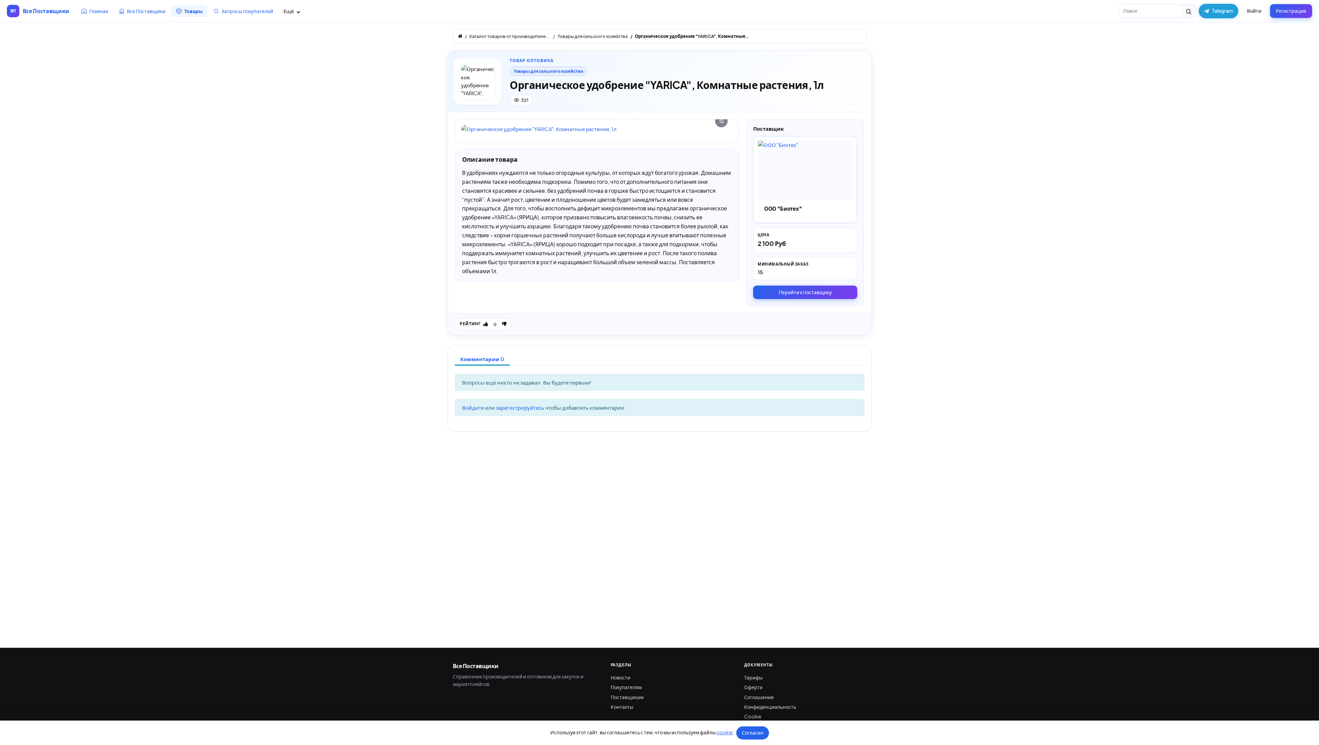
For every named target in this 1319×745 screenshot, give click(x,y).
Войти (1254, 11)
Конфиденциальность (770, 707)
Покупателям (626, 687)
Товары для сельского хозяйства (548, 71)
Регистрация (1291, 11)
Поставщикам (627, 697)
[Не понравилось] (504, 324)
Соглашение (759, 697)
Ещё (289, 11)
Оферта (753, 687)
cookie (725, 732)
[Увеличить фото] (597, 129)
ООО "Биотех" (783, 208)
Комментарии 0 (482, 359)
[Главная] (460, 36)
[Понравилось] (485, 324)
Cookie (752, 716)
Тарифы (753, 677)
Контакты (622, 707)
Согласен (752, 732)
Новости (620, 677)
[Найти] (1189, 11)
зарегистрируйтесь (520, 407)
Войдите (473, 407)
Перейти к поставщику (805, 292)
